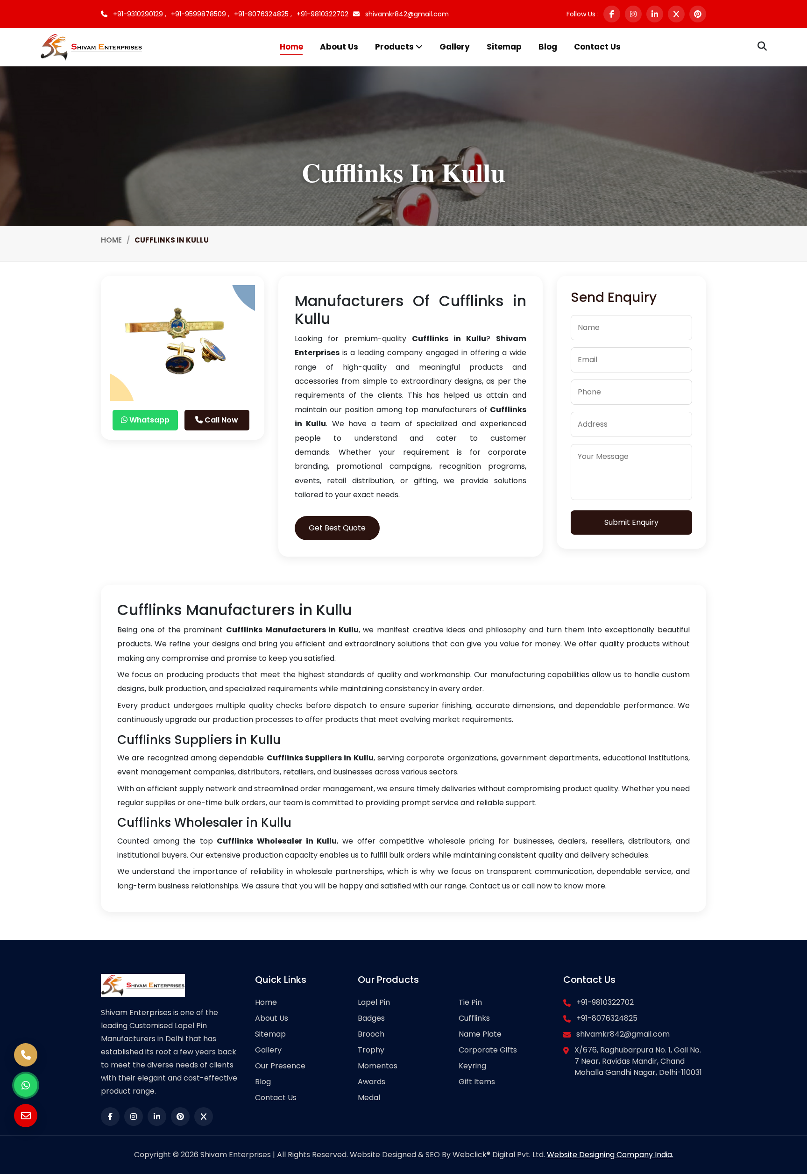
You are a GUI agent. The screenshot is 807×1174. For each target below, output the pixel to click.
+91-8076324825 (606, 1018)
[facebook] (611, 14)
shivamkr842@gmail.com (406, 14)
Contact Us (597, 46)
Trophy (371, 1050)
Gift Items (477, 1081)
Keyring (472, 1065)
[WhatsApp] (25, 1085)
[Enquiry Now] (25, 1115)
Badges (371, 1018)
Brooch (371, 1034)
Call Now (220, 420)
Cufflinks (474, 1018)
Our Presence (280, 1065)
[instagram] (633, 14)
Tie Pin (470, 1002)
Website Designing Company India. (610, 1154)
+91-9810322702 (322, 14)
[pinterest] (697, 14)
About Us (339, 46)
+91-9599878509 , (200, 14)
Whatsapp (148, 420)
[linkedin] (654, 14)
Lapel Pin (374, 1002)
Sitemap (504, 46)
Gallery (454, 46)
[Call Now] (25, 1055)
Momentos (377, 1065)
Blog (547, 46)
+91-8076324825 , (263, 14)
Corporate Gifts (488, 1050)
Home (291, 46)
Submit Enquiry (631, 522)
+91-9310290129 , (138, 14)
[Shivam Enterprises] (91, 46)
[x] (676, 14)
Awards (371, 1081)
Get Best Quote (337, 528)
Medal (369, 1097)
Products (395, 46)
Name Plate (480, 1034)
